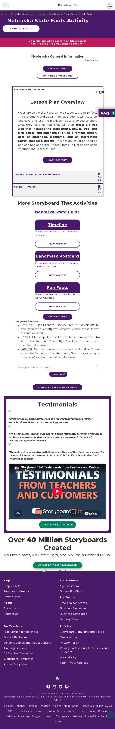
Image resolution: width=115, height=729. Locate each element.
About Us (10, 608)
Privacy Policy (69, 642)
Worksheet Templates (18, 659)
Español (20, 705)
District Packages (15, 637)
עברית (99, 705)
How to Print (12, 597)
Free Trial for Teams (73, 603)
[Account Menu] (109, 5)
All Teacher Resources (21, 14)
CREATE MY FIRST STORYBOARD (57, 565)
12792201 (27, 325)
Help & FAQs (12, 586)
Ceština (10, 716)
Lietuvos (77, 716)
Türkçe (81, 711)
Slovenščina (91, 716)
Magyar (36, 716)
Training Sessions (15, 648)
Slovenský (23, 716)
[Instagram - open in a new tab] (54, 687)
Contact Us (11, 614)
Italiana (57, 705)
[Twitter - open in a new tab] (60, 687)
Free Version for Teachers (21, 632)
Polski (92, 711)
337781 (25, 337)
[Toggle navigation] (5, 5)
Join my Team (69, 619)
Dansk (38, 711)
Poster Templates (15, 664)
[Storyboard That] (68, 5)
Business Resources (73, 608)
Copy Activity (21, 28)
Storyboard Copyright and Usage (82, 632)
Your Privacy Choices (74, 662)
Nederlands (71, 705)
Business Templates (73, 614)
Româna (103, 711)
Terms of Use (69, 637)
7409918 (26, 349)
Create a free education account (59, 43)
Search (57, 374)
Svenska (50, 711)
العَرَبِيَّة (108, 705)
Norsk (70, 711)
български (62, 716)
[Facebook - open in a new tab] (48, 687)
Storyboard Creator (16, 591)
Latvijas (105, 716)
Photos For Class (71, 591)
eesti (58, 721)
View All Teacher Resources (57, 387)
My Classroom (69, 586)
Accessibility (68, 657)
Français (32, 705)
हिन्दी (10, 711)
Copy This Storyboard (57, 76)
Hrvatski (48, 716)
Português (87, 705)
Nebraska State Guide (49, 14)
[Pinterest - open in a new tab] (67, 687)
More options (91, 60)
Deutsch (45, 705)
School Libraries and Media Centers (27, 642)
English (8, 705)
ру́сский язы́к (23, 711)
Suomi (61, 711)
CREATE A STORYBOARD (57, 524)
